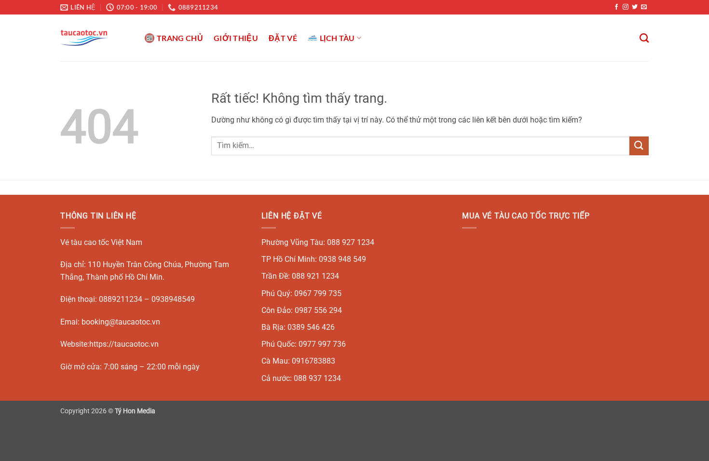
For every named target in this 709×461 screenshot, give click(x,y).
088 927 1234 (350, 242)
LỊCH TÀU (337, 37)
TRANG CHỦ (180, 37)
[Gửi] (639, 145)
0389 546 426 (311, 327)
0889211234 (120, 299)
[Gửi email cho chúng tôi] (644, 7)
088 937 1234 (317, 378)
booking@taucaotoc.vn (121, 321)
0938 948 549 (342, 259)
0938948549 (173, 299)
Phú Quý (275, 293)
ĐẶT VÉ (283, 37)
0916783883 (313, 361)
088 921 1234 (315, 276)
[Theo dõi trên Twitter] (635, 7)
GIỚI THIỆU (236, 37)
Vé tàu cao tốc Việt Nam (101, 242)
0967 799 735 (317, 293)
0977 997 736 (322, 344)
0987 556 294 (318, 310)
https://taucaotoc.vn (124, 344)
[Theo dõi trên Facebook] (616, 7)
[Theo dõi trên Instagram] (625, 7)
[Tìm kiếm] (644, 37)
